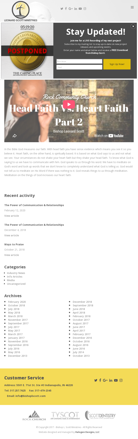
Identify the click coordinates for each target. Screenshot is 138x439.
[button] (133, 26)
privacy (69, 92)
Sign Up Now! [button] (117, 64)
